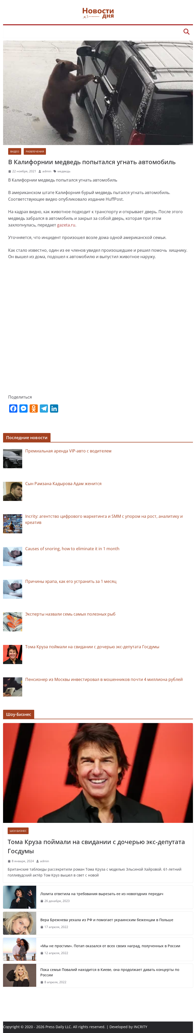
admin (46, 171)
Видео (14, 151)
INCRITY (140, 1026)
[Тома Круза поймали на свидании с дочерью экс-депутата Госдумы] (98, 773)
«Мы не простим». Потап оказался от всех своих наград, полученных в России (110, 945)
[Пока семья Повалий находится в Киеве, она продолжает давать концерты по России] (19, 976)
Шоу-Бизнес (18, 831)
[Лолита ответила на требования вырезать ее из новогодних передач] (19, 897)
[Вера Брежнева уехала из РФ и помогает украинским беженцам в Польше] (19, 923)
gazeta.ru (66, 225)
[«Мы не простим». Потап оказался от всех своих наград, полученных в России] (19, 949)
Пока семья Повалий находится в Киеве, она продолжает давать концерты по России (109, 972)
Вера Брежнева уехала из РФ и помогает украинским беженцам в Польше (106, 919)
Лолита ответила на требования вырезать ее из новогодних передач (101, 893)
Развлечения (35, 151)
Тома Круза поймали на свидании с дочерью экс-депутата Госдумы (96, 846)
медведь (63, 171)
